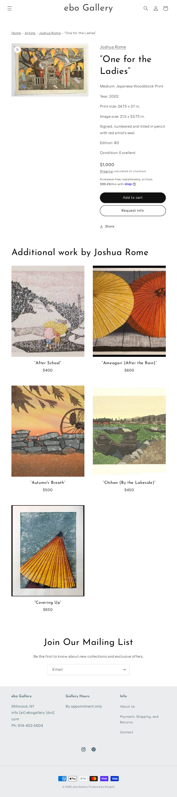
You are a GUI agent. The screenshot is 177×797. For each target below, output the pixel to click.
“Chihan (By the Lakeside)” (129, 483)
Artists (30, 33)
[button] (9, 8)
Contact (126, 732)
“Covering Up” (47, 603)
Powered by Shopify (102, 786)
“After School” (47, 363)
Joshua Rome (50, 33)
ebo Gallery (80, 786)
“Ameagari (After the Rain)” (129, 363)
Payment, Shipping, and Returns (139, 719)
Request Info (133, 210)
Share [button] (109, 226)
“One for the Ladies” (80, 33)
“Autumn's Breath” (47, 483)
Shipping (106, 171)
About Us (127, 706)
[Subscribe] (124, 669)
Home (16, 33)
